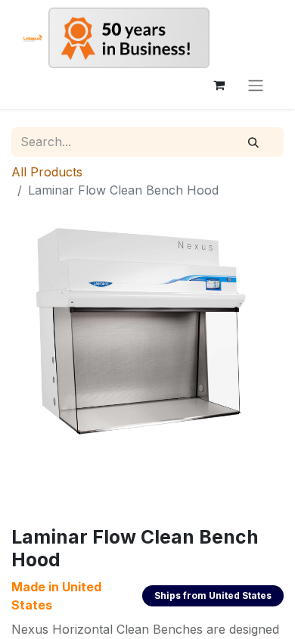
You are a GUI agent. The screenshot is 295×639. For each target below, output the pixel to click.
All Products (46, 171)
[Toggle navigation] (256, 84)
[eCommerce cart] (218, 85)
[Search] (253, 142)
